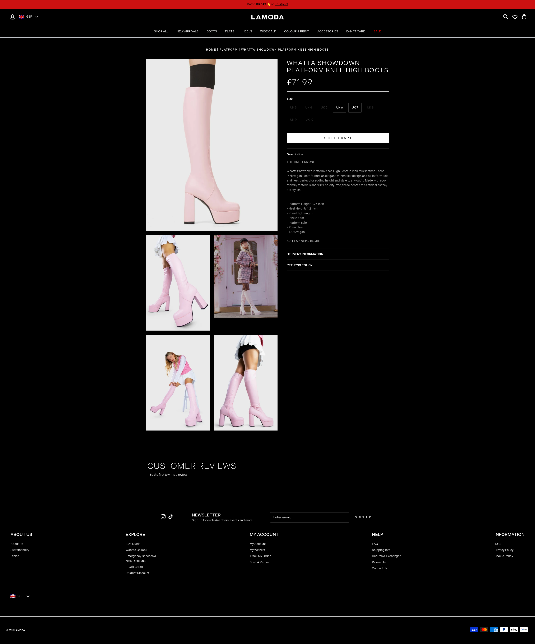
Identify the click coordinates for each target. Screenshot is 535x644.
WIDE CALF (268, 31)
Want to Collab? (136, 550)
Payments (379, 562)
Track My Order (260, 556)
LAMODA (19, 630)
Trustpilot (281, 4)
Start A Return (259, 562)
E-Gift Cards (134, 567)
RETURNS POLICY (299, 265)
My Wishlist (257, 550)
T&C (497, 544)
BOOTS (212, 31)
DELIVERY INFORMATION (305, 254)
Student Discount (137, 573)
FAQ (375, 544)
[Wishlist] (514, 16)
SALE (377, 31)
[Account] (11, 16)
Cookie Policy (503, 556)
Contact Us (379, 568)
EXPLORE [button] (135, 534)
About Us (16, 544)
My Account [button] (264, 534)
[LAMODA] (267, 17)
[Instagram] (163, 516)
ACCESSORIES (327, 31)
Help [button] (377, 534)
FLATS (229, 31)
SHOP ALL (161, 31)
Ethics (14, 556)
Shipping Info (381, 550)
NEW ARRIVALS (188, 31)
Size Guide (133, 544)
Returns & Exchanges (386, 556)
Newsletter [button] (206, 515)
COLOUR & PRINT (296, 31)
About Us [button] (21, 534)
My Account (258, 544)
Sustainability (19, 550)
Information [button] (509, 534)
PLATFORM (228, 49)
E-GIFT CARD (355, 31)
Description (295, 154)
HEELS (247, 31)
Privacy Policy (503, 550)
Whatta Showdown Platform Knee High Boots (285, 49)
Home (211, 49)
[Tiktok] (170, 516)
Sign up (363, 517)
